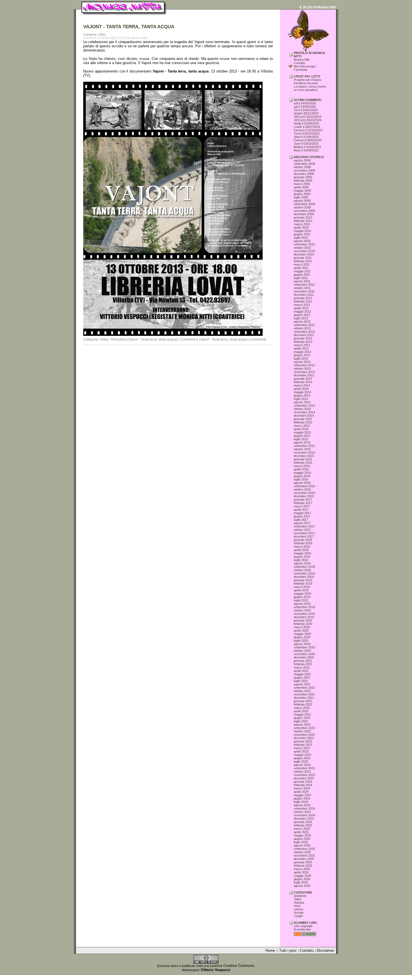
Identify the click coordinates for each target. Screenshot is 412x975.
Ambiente (300, 895)
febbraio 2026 (303, 865)
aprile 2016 (301, 469)
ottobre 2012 (302, 328)
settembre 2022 (304, 728)
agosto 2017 (302, 523)
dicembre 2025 (304, 859)
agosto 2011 (302, 281)
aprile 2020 (301, 630)
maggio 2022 (302, 714)
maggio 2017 (302, 513)
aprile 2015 (301, 429)
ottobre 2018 (302, 570)
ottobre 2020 (302, 650)
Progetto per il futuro (307, 79)
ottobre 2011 (302, 288)
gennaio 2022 (303, 701)
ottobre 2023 (302, 771)
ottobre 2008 (302, 167)
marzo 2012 (302, 304)
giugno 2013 (302, 355)
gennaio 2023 (303, 741)
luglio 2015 (301, 439)
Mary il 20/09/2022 (306, 150)
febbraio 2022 (303, 704)
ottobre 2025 (302, 852)
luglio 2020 (301, 640)
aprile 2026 (301, 872)
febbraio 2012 (303, 301)
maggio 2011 (302, 271)
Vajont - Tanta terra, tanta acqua (181, 71)
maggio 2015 (302, 432)
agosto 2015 (302, 442)
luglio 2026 (301, 882)
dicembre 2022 (304, 738)
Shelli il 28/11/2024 (306, 113)
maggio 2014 (302, 392)
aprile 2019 (301, 590)
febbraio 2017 (303, 503)
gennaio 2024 (303, 781)
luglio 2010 (301, 237)
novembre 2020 (304, 654)
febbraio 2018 (303, 543)
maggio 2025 (302, 835)
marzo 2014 (302, 385)
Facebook (300, 69)
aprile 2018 (301, 550)
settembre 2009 (304, 204)
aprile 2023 (301, 751)
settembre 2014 (304, 405)
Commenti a (213, 339)
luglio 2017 (301, 519)
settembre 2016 (304, 486)
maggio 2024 (302, 795)
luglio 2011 (301, 278)
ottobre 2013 (302, 368)
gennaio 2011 (303, 257)
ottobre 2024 (302, 812)
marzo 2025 (302, 828)
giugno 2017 (302, 516)
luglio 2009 (301, 197)
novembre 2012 (304, 331)
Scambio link (302, 929)
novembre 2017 (304, 533)
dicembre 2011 (304, 294)
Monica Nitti (301, 59)
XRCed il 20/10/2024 (307, 120)
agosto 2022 (302, 724)
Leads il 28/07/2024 (307, 126)
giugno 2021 (302, 677)
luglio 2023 (301, 761)
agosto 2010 (302, 241)
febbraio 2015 (303, 422)
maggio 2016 (302, 472)
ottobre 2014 (302, 409)
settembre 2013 (304, 365)
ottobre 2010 (302, 247)
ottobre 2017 (302, 529)
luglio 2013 (301, 358)
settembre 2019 (304, 607)
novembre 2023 (304, 775)
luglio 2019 (301, 600)
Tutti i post (288, 950)
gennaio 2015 (303, 419)
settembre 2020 (304, 647)
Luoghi (298, 916)
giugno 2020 (302, 637)
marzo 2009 (302, 184)
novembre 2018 (304, 573)
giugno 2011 (302, 274)
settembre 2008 (304, 163)
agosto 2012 (302, 321)
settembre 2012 (304, 325)
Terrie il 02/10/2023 (307, 133)
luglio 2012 (301, 318)
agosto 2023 (302, 765)
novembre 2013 (304, 372)
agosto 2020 (302, 644)
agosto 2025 (302, 845)
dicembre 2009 (304, 214)
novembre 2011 (304, 291)
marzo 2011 (302, 264)
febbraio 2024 (303, 785)
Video (104, 339)
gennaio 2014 (303, 378)
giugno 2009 (302, 194)
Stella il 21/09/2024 (306, 123)
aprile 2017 (301, 509)
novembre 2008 (304, 170)
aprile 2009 (301, 187)
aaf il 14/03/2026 (305, 103)
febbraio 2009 (303, 180)
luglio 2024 (301, 801)
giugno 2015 (302, 435)
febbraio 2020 (303, 623)
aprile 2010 (301, 227)
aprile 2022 (301, 711)
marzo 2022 (302, 707)
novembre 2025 (304, 855)
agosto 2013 (302, 362)
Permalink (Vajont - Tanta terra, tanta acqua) (144, 339)
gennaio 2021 (303, 660)
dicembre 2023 (304, 778)
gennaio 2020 (303, 620)
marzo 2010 (302, 224)
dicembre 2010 (304, 254)
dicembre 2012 (304, 335)
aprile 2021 (301, 670)
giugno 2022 (302, 717)
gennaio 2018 (303, 540)
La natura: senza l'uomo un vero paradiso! (310, 88)
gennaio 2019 (303, 580)
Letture (298, 909)
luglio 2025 (301, 842)
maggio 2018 (302, 553)
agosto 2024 (302, 805)
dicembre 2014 (304, 415)
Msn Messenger (305, 66)
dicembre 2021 (304, 697)
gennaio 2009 (303, 177)
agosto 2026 (302, 885)
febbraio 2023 (303, 744)
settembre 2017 (304, 526)
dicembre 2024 (304, 818)
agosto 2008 (302, 160)
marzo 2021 (302, 667)
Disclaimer (325, 950)
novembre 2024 (304, 815)
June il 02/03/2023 (306, 143)
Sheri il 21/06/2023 (306, 137)
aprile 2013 (301, 348)
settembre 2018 (304, 566)
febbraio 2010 (303, 220)
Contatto (299, 63)
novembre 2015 (304, 452)
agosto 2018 (302, 563)
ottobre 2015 (302, 449)
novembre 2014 (304, 412)
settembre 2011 (304, 284)
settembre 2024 (304, 808)
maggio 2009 (302, 190)
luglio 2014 (301, 398)
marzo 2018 (302, 546)
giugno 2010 (302, 234)
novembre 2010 (304, 251)
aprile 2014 (301, 388)
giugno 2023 (302, 758)
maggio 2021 (302, 674)
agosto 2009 (302, 200)
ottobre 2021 (302, 691)
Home (270, 950)
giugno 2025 (302, 838)
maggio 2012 (302, 311)
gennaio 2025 (303, 822)
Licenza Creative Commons (232, 966)
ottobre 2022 (302, 731)
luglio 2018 (301, 560)
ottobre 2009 (302, 207)
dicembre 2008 (304, 173)
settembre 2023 (304, 768)
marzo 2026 (302, 869)
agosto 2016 (302, 482)
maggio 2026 (302, 875)
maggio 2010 (302, 231)
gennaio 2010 (303, 217)
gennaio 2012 (303, 298)
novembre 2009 (304, 210)
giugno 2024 (302, 798)
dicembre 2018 (304, 576)
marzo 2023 (302, 748)
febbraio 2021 (303, 664)
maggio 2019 (302, 593)
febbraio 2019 (303, 583)
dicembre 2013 (304, 375)
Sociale (299, 912)
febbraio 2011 (303, 261)
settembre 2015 (304, 445)
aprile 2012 (301, 308)
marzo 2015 (302, 425)
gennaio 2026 (303, 862)
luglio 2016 (301, 479)
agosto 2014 (302, 402)
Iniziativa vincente (306, 83)
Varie (297, 906)
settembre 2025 (304, 848)
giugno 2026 (302, 879)
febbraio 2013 (303, 341)
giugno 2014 (302, 395)
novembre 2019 (304, 613)
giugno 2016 (302, 476)
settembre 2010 (304, 244)
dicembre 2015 (304, 456)
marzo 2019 (302, 587)
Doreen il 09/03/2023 (308, 140)
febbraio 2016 (303, 462)
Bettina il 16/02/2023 (307, 147)
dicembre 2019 (304, 617)
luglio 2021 (301, 681)
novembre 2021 (304, 694)
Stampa (299, 902)
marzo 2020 (302, 627)
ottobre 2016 (302, 489)
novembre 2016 (304, 492)
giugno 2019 (302, 597)
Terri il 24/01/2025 (306, 110)
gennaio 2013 (303, 338)
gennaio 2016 (303, 459)
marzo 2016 (302, 466)
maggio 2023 (302, 754)
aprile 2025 (301, 832)
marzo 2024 (302, 788)
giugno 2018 (302, 556)
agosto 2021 (302, 684)
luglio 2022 (301, 721)
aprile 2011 (301, 267)
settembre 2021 (304, 687)
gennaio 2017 (303, 499)
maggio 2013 (302, 351)
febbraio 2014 (303, 382)
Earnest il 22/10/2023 (308, 130)
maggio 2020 (302, 634)
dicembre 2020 (304, 657)
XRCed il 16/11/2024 (307, 116)
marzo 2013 (302, 345)
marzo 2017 (302, 506)
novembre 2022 (304, 734)
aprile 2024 (301, 791)
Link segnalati (303, 926)
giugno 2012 (302, 315)
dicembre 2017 (304, 536)
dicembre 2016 (304, 496)
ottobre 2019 (302, 610)
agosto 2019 (302, 603)
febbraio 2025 (303, 825)
